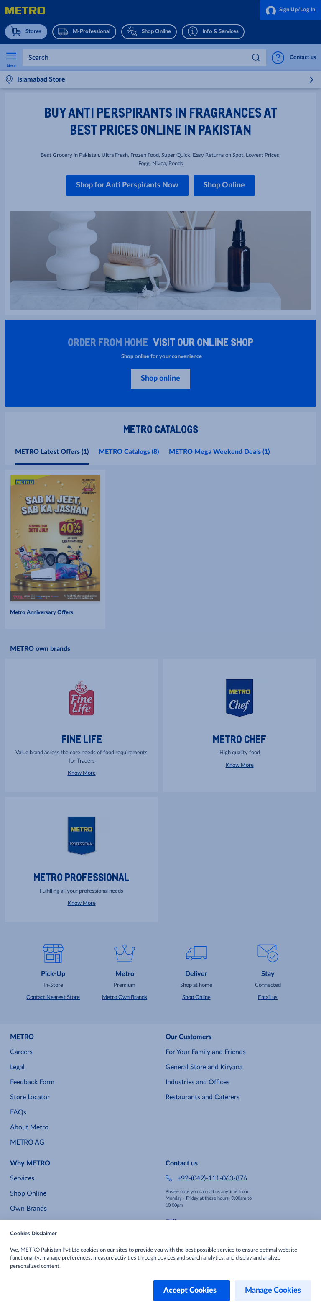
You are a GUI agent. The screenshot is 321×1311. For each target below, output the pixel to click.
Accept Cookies (191, 1290)
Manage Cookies (273, 1290)
